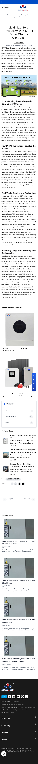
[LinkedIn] (26, 696)
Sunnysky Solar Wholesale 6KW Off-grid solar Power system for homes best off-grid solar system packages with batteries (18, 395)
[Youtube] (4, 696)
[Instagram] (13, 696)
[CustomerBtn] (3, 753)
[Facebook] (9, 696)
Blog (8, 15)
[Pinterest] (22, 696)
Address (18, 710)
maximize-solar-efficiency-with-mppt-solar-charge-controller (23, 16)
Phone (10, 701)
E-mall (12, 704)
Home (3, 15)
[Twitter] (18, 696)
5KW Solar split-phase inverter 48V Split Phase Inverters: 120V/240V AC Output (19, 350)
